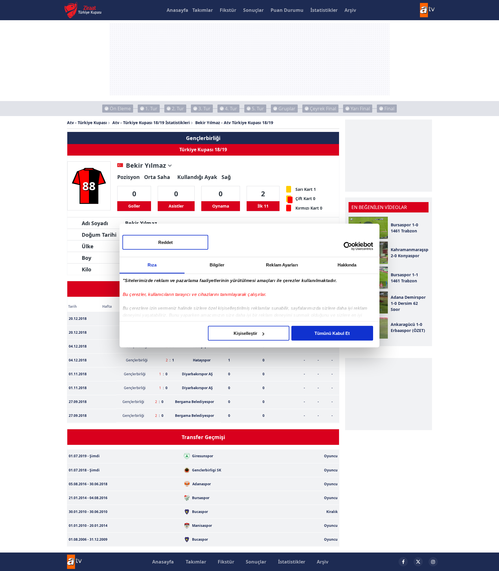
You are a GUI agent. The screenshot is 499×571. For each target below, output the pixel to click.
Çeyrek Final (323, 108)
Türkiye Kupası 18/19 (203, 149)
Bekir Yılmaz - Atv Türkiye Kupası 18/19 (234, 122)
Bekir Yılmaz (147, 165)
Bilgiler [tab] (217, 264)
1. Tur (151, 108)
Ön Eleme (120, 108)
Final (389, 108)
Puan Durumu (287, 10)
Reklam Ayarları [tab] (282, 264)
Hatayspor (202, 360)
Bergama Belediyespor (194, 401)
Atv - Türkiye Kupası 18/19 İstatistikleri (151, 122)
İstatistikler (324, 10)
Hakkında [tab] (347, 264)
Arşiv (350, 10)
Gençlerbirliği (203, 138)
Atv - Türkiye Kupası (87, 122)
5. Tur (258, 108)
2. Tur (178, 108)
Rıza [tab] (152, 264)
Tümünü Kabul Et (332, 333)
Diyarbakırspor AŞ (197, 374)
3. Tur (204, 108)
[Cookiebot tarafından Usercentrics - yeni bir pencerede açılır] (348, 246)
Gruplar (286, 108)
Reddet (165, 242)
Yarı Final (360, 108)
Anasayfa (177, 10)
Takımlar (202, 10)
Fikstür (228, 10)
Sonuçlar (253, 10)
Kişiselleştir (245, 333)
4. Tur (231, 108)
